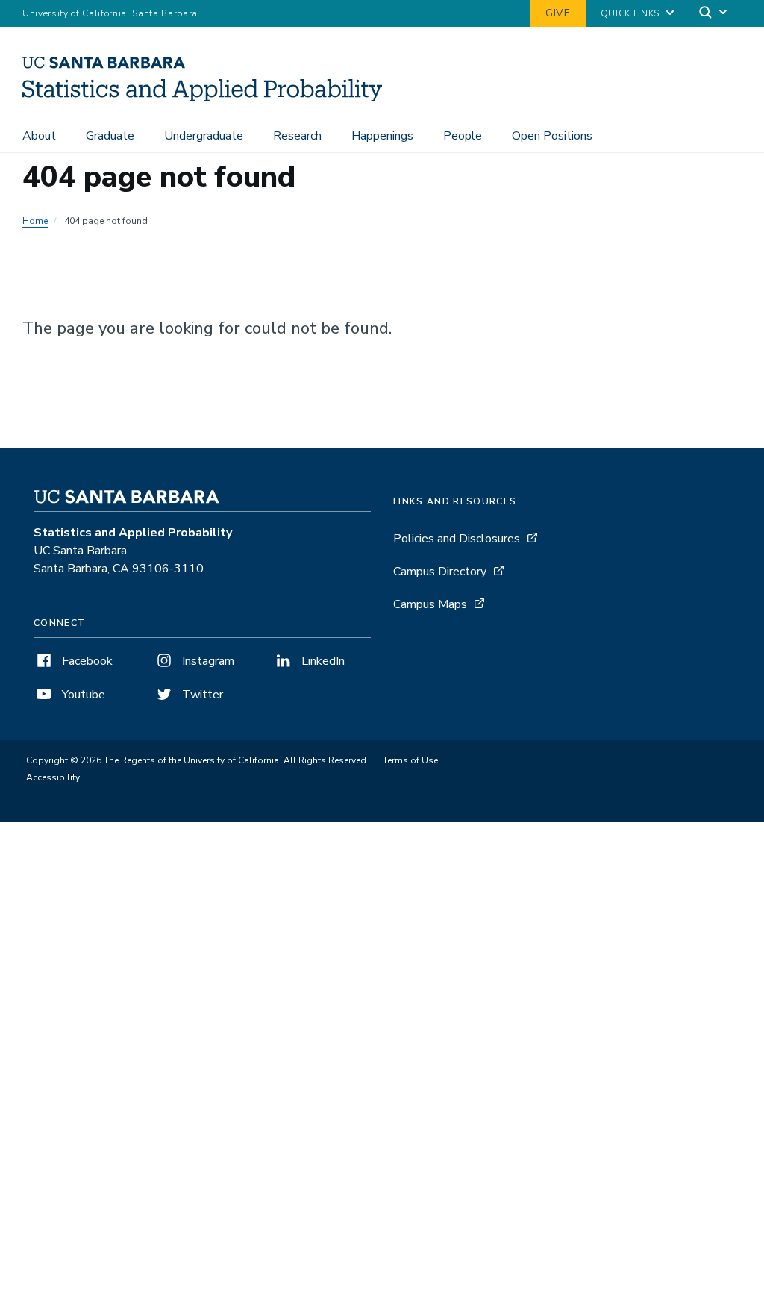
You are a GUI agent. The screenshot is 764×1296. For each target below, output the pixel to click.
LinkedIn (321, 661)
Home (35, 221)
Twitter (201, 694)
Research (297, 136)
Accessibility (53, 777)
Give (558, 13)
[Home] (207, 98)
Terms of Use (410, 760)
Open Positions (552, 136)
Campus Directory (439, 571)
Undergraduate (203, 136)
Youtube (82, 694)
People (462, 136)
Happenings (382, 136)
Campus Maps (430, 604)
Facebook (86, 661)
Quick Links (630, 13)
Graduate (110, 136)
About (39, 136)
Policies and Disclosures (456, 538)
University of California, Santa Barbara (110, 13)
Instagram (206, 661)
